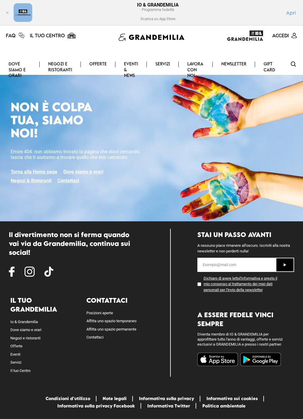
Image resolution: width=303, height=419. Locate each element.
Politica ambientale (224, 405)
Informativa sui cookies (232, 398)
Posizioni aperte (99, 313)
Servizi (162, 63)
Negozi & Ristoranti (31, 180)
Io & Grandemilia (24, 322)
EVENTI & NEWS (131, 69)
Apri (291, 13)
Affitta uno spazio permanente (111, 329)
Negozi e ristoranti (60, 66)
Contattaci (68, 180)
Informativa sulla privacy (166, 398)
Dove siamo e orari (17, 69)
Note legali (115, 398)
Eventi (15, 354)
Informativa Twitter (168, 405)
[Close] (7, 12)
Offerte (98, 63)
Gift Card (269, 66)
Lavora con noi (195, 69)
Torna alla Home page (34, 172)
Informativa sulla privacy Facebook (96, 405)
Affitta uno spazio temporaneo (111, 321)
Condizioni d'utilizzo (68, 398)
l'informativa (250, 278)
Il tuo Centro (20, 370)
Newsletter (233, 63)
